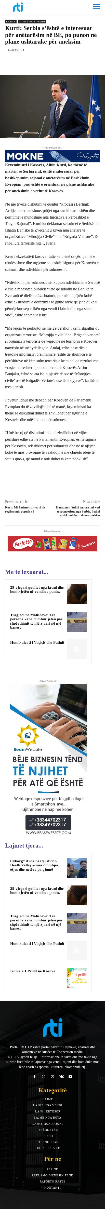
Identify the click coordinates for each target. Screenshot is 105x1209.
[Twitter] (38, 62)
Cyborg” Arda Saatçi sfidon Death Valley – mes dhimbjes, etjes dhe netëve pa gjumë (34, 865)
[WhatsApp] (61, 62)
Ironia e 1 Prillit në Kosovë (32, 971)
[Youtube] (70, 1076)
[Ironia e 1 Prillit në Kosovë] (77, 978)
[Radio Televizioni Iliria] (28, 7)
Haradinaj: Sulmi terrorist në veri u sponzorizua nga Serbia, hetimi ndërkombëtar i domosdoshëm (78, 511)
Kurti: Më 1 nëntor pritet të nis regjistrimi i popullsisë (25, 509)
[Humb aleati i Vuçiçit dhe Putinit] (77, 649)
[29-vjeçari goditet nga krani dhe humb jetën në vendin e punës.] (77, 594)
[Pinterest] (50, 62)
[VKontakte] (61, 1076)
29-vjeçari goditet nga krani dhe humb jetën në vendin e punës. (37, 589)
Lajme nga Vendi (32, 21)
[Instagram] (43, 1076)
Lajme (11, 21)
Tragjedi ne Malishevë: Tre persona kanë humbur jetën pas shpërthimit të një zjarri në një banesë (36, 621)
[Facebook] (26, 62)
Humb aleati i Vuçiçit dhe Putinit (37, 642)
